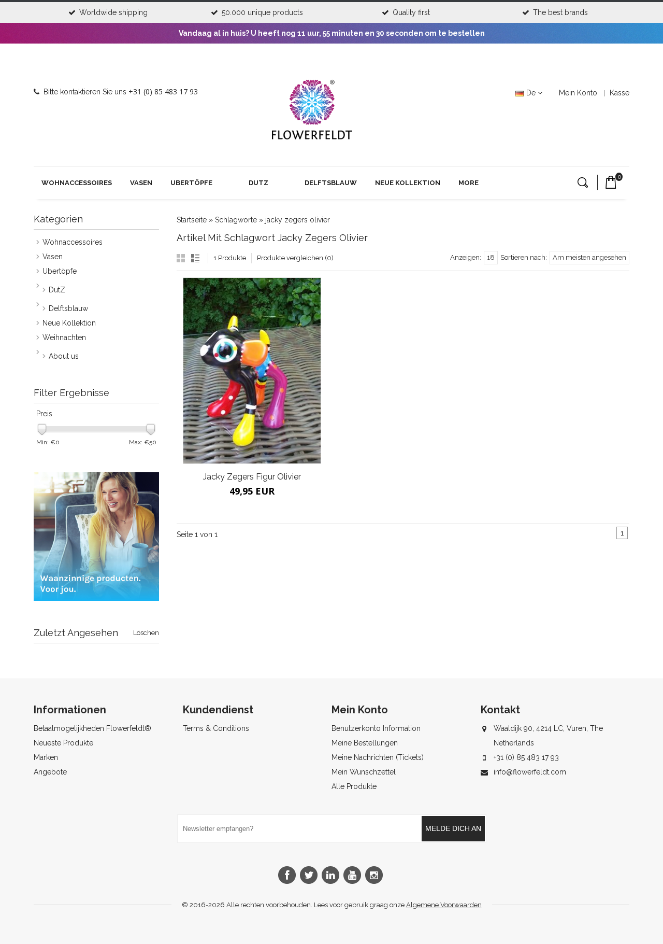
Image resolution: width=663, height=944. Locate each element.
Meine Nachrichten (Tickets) (378, 757)
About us (64, 356)
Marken (46, 757)
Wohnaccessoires (76, 183)
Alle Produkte (354, 786)
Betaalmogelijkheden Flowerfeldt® (92, 728)
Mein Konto (578, 93)
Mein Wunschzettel (364, 772)
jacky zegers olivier (297, 220)
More (468, 183)
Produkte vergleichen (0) (295, 258)
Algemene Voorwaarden (444, 905)
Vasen (141, 183)
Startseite (192, 220)
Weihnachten (64, 337)
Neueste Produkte (63, 743)
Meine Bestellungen (365, 743)
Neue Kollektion (407, 183)
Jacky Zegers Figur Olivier (252, 477)
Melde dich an (453, 828)
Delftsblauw (331, 183)
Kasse (619, 93)
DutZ (258, 183)
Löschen (146, 633)
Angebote (50, 772)
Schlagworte (236, 220)
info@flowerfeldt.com (530, 772)
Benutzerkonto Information (376, 728)
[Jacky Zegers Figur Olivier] (252, 370)
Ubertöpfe (191, 183)
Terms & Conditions (216, 728)
